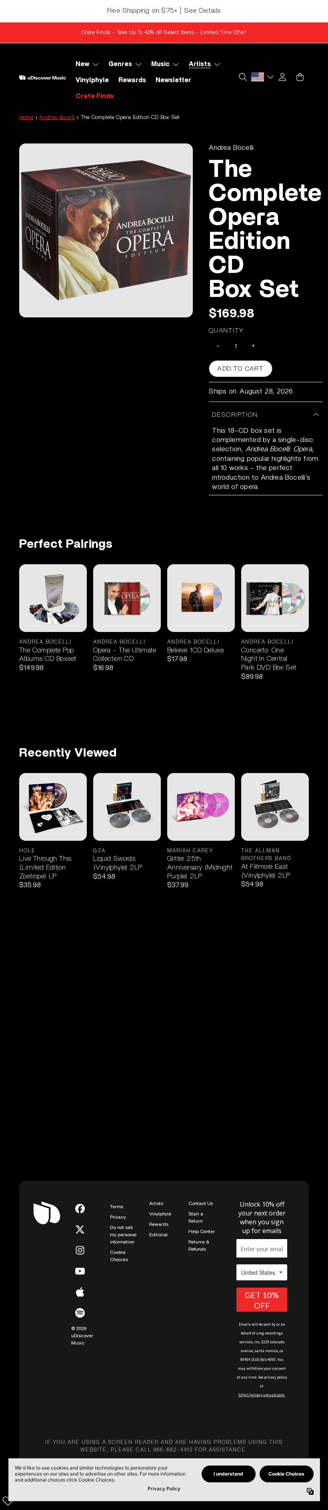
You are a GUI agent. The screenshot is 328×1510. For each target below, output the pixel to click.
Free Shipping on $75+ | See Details (164, 10)
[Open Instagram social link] (80, 1250)
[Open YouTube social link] (80, 1271)
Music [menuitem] (160, 64)
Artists (156, 1203)
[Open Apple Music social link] (80, 1292)
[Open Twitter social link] (80, 1229)
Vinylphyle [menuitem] (92, 80)
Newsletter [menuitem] (173, 80)
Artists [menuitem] (200, 64)
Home (26, 117)
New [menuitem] (82, 64)
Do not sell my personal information (123, 1234)
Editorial (158, 1234)
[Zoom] (106, 230)
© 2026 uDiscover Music (82, 1335)
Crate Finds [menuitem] (95, 96)
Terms (116, 1206)
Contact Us (200, 1203)
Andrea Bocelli (57, 117)
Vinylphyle (160, 1213)
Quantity (226, 330)
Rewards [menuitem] (132, 80)
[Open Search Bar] (242, 77)
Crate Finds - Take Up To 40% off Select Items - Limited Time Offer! (164, 32)
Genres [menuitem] (120, 64)
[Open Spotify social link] (80, 1313)
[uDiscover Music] (42, 77)
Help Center (201, 1231)
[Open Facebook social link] (80, 1208)
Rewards (158, 1224)
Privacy (118, 1217)
